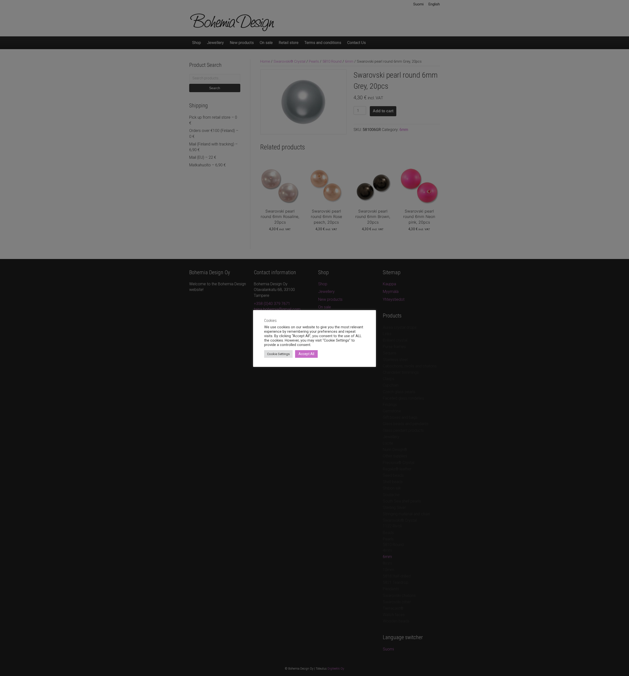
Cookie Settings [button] (278, 354)
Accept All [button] (306, 354)
